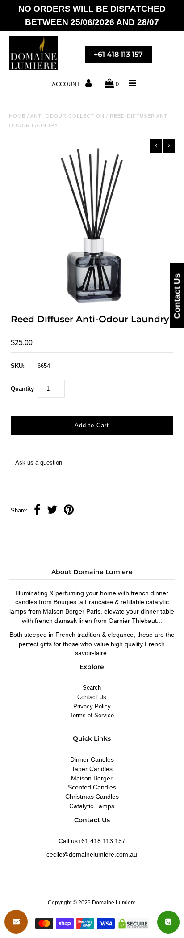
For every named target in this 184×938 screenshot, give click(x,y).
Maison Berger (92, 778)
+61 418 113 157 (118, 54)
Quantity (22, 388)
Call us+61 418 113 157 (92, 840)
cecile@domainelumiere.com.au (91, 854)
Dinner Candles (92, 759)
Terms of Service (92, 715)
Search (92, 687)
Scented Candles (92, 787)
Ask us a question (38, 462)
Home (17, 116)
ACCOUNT (67, 84)
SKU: (18, 365)
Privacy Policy (92, 706)
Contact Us (91, 697)
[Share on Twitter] (52, 511)
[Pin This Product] (69, 511)
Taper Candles (92, 768)
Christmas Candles (92, 796)
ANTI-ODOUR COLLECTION (67, 116)
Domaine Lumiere (114, 903)
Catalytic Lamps (91, 806)
